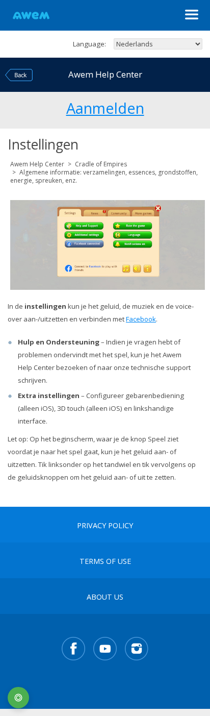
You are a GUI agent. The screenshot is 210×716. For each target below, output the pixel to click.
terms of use (105, 561)
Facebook (141, 319)
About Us (105, 597)
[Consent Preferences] (18, 697)
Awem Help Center (37, 164)
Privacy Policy (105, 525)
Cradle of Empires (101, 164)
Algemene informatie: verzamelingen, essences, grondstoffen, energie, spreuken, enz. (104, 176)
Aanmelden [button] (105, 106)
